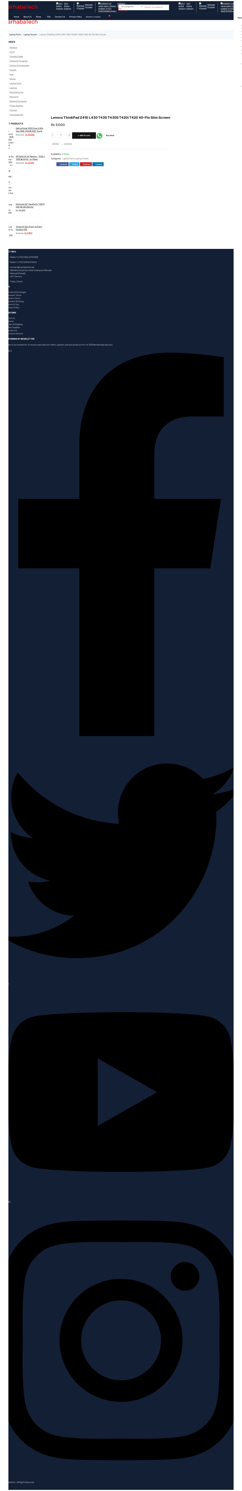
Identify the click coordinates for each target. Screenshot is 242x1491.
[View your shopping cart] (108, 17)
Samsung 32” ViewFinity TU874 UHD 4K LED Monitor (30, 205)
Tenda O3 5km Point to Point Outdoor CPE (29, 228)
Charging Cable (16, 56)
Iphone (13, 79)
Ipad (11, 74)
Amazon (13, 47)
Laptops (13, 88)
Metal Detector (17, 92)
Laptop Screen (30, 34)
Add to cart (85, 135)
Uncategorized (16, 115)
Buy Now (110, 135)
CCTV (12, 52)
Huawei (13, 70)
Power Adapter (16, 106)
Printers (13, 110)
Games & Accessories (19, 65)
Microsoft (14, 97)
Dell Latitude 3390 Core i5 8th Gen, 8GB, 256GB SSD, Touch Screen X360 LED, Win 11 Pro (29, 130)
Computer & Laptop (19, 61)
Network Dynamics (18, 101)
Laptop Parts (15, 34)
